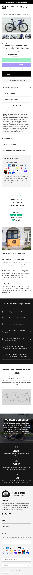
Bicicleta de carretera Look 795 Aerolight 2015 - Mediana (15, 14)
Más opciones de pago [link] (16, 69)
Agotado (16, 59)
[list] (16, 25)
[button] (26, 7)
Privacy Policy (15, 570)
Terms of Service (23, 570)
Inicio (3, 13)
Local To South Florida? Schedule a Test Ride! (15, 73)
